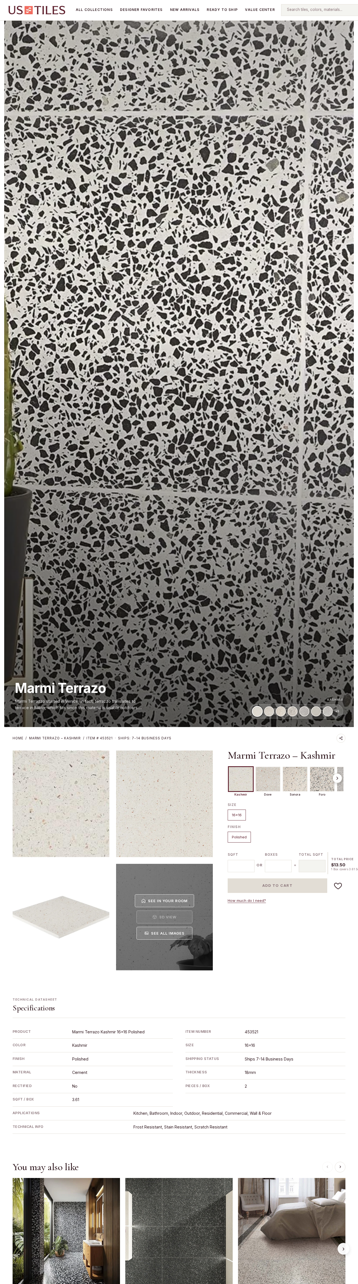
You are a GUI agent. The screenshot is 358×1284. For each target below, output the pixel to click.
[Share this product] (340, 738)
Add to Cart (277, 885)
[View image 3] (61, 917)
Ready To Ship (222, 10)
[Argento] (316, 711)
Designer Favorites (141, 10)
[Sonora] (281, 711)
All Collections (94, 10)
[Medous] (328, 711)
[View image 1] (61, 804)
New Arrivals (184, 10)
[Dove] (269, 711)
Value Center (260, 10)
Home (18, 738)
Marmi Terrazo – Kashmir (281, 755)
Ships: (144, 738)
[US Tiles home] (36, 10)
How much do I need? (247, 900)
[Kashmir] (257, 711)
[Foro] (293, 711)
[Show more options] (337, 778)
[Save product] (338, 885)
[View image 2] (164, 804)
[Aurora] (304, 711)
